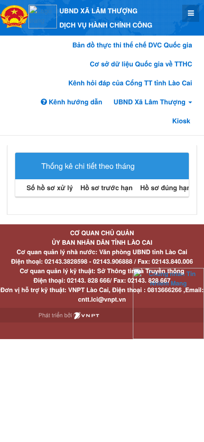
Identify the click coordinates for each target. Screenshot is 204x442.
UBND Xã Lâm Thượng (150, 102)
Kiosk (181, 121)
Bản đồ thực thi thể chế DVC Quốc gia (132, 45)
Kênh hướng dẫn (74, 102)
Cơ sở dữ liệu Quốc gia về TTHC (141, 64)
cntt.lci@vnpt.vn (102, 299)
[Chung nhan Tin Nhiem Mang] (168, 302)
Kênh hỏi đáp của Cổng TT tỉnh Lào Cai (130, 83)
